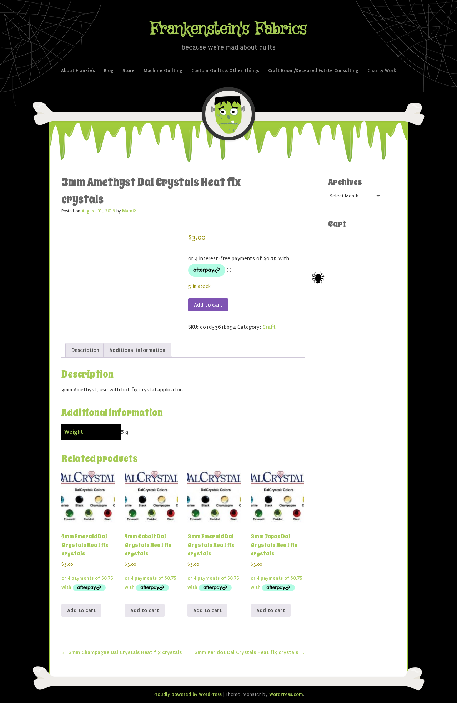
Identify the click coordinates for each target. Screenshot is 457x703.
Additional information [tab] (137, 350)
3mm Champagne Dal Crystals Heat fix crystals (121, 652)
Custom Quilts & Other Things (225, 70)
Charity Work (381, 70)
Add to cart (208, 305)
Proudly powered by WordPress (187, 694)
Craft (269, 327)
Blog (109, 70)
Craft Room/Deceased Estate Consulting (313, 70)
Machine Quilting (163, 70)
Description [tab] (85, 350)
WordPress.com (286, 694)
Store (128, 70)
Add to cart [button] (81, 610)
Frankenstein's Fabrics (228, 29)
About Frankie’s (78, 70)
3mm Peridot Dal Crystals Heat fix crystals (250, 652)
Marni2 (129, 211)
